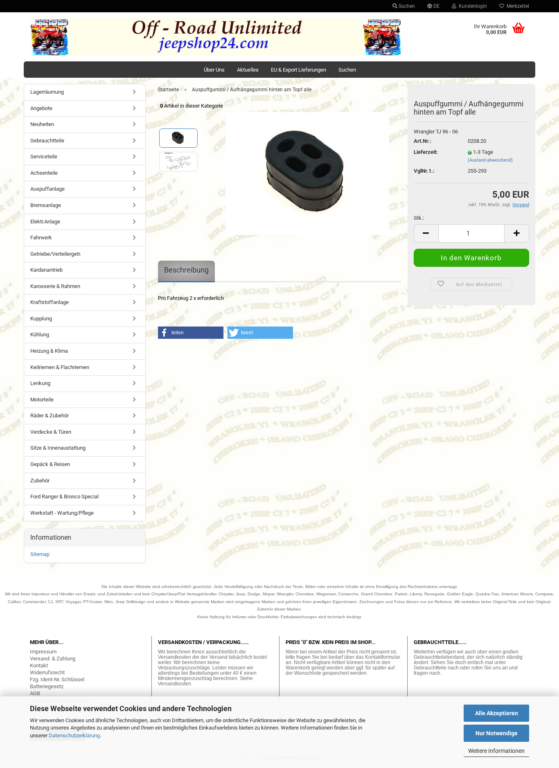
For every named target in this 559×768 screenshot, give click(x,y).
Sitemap (40, 554)
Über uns (214, 70)
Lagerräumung (47, 92)
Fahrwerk (41, 237)
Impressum (43, 651)
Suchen (406, 6)
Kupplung (41, 318)
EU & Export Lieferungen (298, 70)
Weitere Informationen (496, 751)
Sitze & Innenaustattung (58, 448)
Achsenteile (44, 173)
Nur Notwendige (497, 733)
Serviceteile (43, 156)
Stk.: (419, 218)
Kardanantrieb (46, 270)
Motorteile (42, 399)
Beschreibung (186, 270)
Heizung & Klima (49, 351)
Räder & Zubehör (49, 415)
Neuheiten (42, 124)
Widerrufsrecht (47, 672)
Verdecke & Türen (50, 432)
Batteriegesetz (46, 686)
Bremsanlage (45, 205)
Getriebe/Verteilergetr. (55, 254)
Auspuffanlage (47, 189)
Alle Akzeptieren (496, 713)
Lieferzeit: (426, 152)
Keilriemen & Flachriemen (59, 367)
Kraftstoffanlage (49, 302)
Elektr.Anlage (45, 221)
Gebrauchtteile (47, 140)
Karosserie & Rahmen (55, 286)
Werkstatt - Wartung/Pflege (62, 513)
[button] (190, 333)
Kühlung (39, 334)
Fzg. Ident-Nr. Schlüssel (57, 679)
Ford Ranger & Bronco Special (64, 496)
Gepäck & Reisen (50, 464)
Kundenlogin (471, 6)
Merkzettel (516, 6)
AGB (35, 693)
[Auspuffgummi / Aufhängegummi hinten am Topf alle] (307, 173)
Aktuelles (248, 70)
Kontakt (39, 665)
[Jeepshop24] (215, 36)
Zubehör (40, 480)
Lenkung (40, 383)
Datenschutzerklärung (74, 735)
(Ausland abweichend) (490, 160)
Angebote (41, 108)
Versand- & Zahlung (52, 658)
